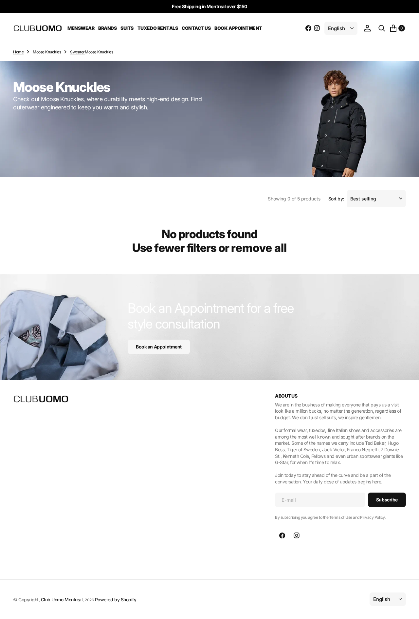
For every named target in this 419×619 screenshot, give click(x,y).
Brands (107, 28)
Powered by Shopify (115, 599)
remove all (259, 247)
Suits (127, 28)
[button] (367, 28)
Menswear (80, 28)
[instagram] (317, 28)
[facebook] (308, 28)
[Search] (381, 28)
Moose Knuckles (47, 51)
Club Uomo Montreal (61, 599)
